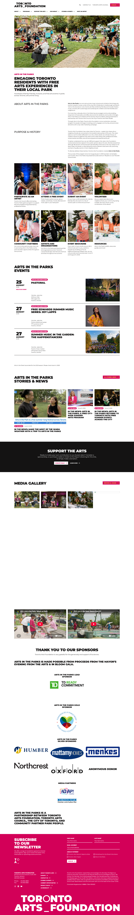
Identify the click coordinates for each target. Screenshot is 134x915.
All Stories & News (110, 377)
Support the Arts (39, 11)
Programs (26, 11)
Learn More (74, 463)
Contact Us (87, 5)
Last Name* (97, 838)
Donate (113, 5)
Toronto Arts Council (100, 5)
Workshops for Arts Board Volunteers (106, 854)
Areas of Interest (72, 851)
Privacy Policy (45, 885)
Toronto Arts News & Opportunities (79, 854)
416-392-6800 (24, 881)
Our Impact (53, 11)
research (84, 143)
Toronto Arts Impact (75, 857)
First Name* (70, 838)
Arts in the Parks (100, 857)
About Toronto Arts (47, 873)
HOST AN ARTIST (82, 11)
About (16, 11)
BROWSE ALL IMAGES (110, 483)
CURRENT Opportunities (48, 883)
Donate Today (60, 463)
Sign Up (70, 861)
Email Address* (72, 845)
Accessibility (45, 888)
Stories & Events (67, 11)
